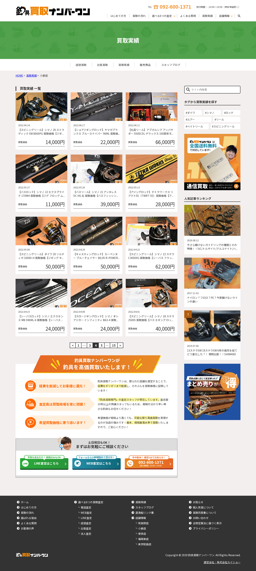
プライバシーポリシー (206, 528)
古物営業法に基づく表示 (207, 523)
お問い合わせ (201, 518)
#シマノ (209, 113)
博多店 (142, 534)
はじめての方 (118, 16)
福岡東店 (143, 539)
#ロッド (229, 113)
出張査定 (86, 528)
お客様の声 (27, 528)
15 (113, 345)
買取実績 (207, 16)
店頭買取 (81, 65)
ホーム (25, 502)
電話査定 (86, 507)
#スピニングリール (223, 126)
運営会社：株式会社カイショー (222, 562)
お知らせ (198, 502)
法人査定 (86, 534)
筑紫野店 (143, 523)
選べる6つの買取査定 (90, 502)
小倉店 (142, 528)
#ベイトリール (194, 126)
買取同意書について (204, 512)
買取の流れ (139, 16)
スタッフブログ (170, 65)
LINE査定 (86, 518)
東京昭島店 (144, 544)
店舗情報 (140, 518)
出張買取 (102, 65)
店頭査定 (86, 523)
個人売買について (203, 507)
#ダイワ (190, 113)
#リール (219, 119)
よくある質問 (188, 16)
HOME (19, 75)
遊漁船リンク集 (144, 512)
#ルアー (190, 119)
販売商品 (145, 65)
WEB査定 (86, 512)
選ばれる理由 (29, 518)
